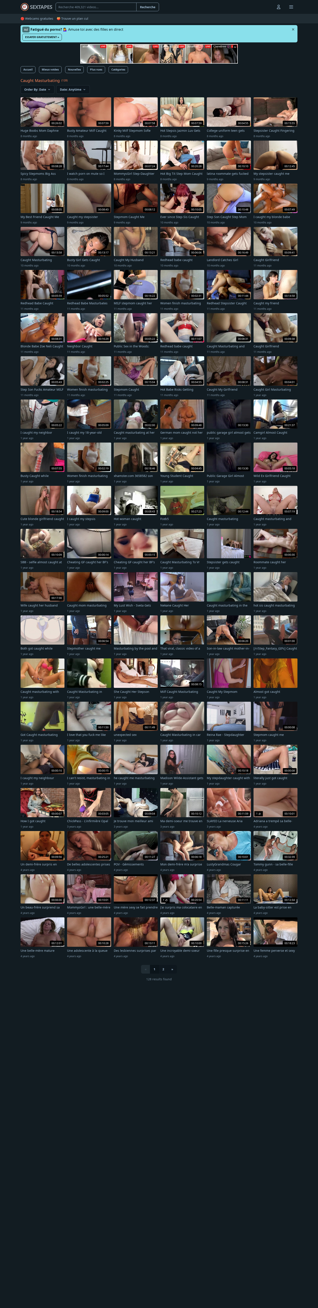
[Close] (293, 29)
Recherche (147, 7)
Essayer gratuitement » (42, 37)
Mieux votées (50, 69)
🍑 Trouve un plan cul (72, 18)
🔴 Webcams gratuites (37, 18)
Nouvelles (74, 69)
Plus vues (96, 69)
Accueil (28, 69)
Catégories (118, 69)
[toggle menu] (268, 7)
